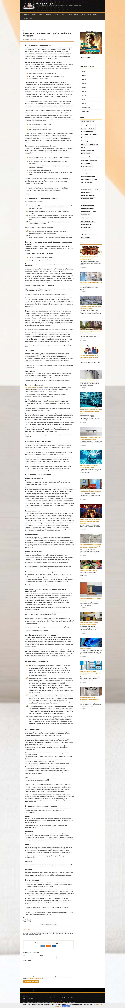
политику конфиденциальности (35, 978)
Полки (76, 14)
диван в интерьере (86, 182)
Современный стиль (87, 157)
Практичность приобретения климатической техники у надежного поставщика (90, 673)
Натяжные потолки (85, 648)
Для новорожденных (87, 131)
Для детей (91, 128)
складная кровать (86, 227)
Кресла (63, 14)
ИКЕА (95, 134)
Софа (97, 157)
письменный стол (86, 224)
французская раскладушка (89, 234)
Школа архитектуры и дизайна (88, 570)
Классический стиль (87, 137)
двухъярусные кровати (88, 176)
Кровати (48, 14)
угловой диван (85, 230)
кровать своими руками (88, 205)
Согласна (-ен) (65, 1006)
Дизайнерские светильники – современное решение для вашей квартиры (89, 699)
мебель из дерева (86, 218)
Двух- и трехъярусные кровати (90, 125)
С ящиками (84, 160)
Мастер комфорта (44, 3)
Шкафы (56, 14)
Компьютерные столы (87, 141)
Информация (28, 18)
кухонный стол (85, 214)
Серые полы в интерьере (31, 387)
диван (42, 924)
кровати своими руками (88, 198)
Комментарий (27, 960)
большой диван (85, 163)
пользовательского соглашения (58, 1002)
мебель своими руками (88, 221)
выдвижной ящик (86, 166)
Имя (24, 955)
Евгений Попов (27, 929)
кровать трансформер (87, 208)
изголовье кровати (86, 189)
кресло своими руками (88, 195)
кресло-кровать (85, 192)
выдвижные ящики (86, 169)
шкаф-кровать (85, 237)
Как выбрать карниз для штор (88, 380)
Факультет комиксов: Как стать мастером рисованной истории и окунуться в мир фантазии (89, 357)
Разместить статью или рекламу (73, 990)
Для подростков (86, 134)
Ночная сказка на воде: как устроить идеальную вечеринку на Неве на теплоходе (90, 521)
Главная (26, 14)
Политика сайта (47, 990)
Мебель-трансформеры (88, 150)
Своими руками (92, 14)
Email (42, 955)
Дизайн (34, 14)
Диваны (41, 14)
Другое (83, 14)
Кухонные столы (93, 144)
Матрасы (84, 147)
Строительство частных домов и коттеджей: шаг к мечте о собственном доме (89, 257)
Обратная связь (36, 990)
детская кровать (86, 179)
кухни (54, 924)
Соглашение (58, 990)
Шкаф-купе (93, 160)
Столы (70, 14)
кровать (83, 202)
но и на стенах (52, 400)
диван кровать (85, 185)
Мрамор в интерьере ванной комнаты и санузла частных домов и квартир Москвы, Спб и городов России (90, 545)
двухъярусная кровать (88, 173)
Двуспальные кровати (87, 121)
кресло (97, 189)
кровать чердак (85, 211)
